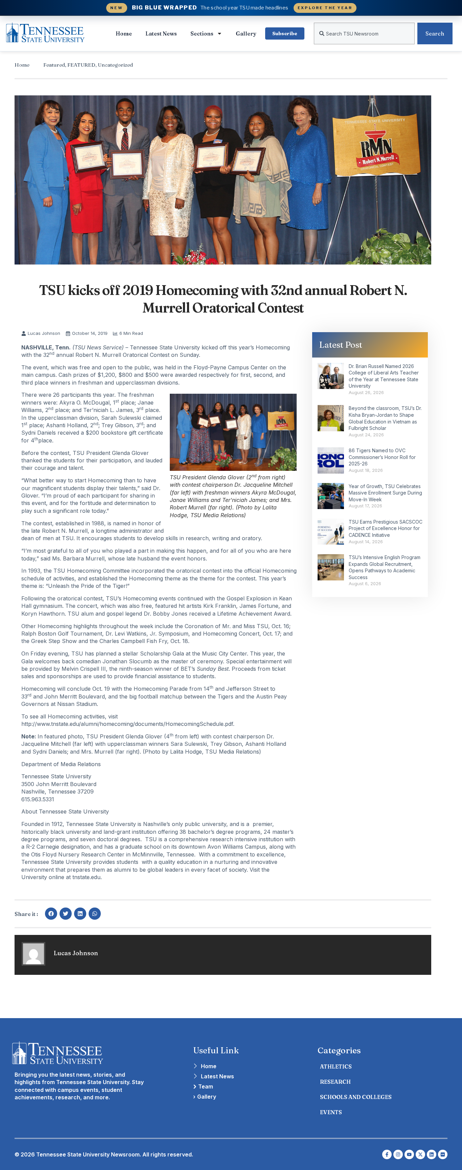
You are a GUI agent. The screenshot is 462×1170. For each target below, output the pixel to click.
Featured (54, 65)
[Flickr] (442, 1154)
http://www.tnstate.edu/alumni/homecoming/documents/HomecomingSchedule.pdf (127, 723)
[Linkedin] (431, 1154)
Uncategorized (115, 65)
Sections (201, 33)
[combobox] (364, 33)
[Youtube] (409, 1154)
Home (124, 33)
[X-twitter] (420, 1154)
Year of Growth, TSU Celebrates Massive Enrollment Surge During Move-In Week (385, 492)
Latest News (161, 33)
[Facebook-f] (387, 1154)
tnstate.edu (86, 877)
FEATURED (81, 65)
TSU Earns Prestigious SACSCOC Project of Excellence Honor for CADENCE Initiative (385, 528)
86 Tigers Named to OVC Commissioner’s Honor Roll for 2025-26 (382, 457)
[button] (51, 914)
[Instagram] (398, 1154)
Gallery (246, 33)
